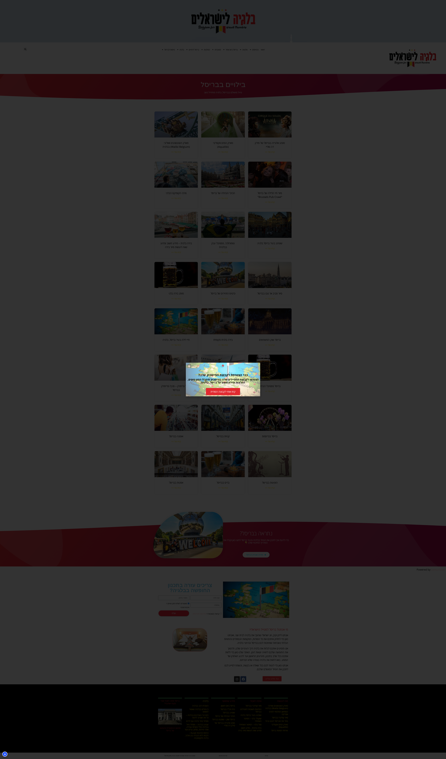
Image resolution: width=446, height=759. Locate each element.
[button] (189, 366)
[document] (223, 379)
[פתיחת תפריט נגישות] (4, 754)
